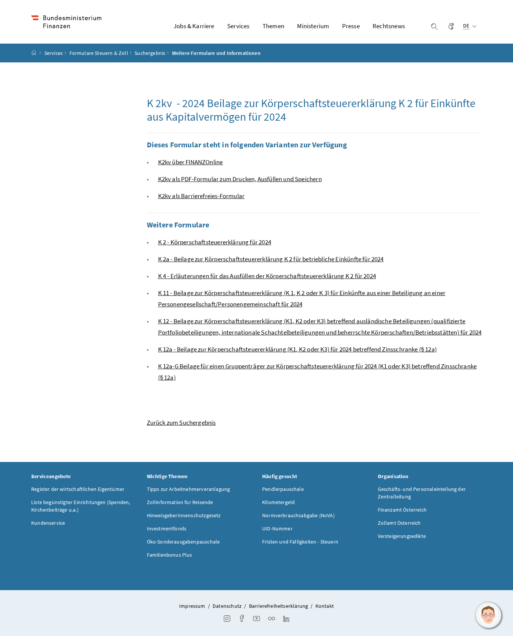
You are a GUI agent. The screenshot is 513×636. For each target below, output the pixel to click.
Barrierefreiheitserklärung (278, 606)
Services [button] (238, 26)
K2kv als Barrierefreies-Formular (201, 196)
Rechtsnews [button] (389, 26)
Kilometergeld (278, 502)
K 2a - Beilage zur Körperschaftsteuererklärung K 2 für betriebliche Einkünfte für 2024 (271, 259)
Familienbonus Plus (169, 554)
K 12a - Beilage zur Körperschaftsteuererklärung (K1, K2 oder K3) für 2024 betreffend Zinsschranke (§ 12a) (297, 349)
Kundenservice (48, 522)
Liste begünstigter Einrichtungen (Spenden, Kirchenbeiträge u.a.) (80, 506)
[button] (488, 615)
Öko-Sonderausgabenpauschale (183, 541)
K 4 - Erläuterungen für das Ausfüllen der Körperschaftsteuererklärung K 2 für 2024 (267, 276)
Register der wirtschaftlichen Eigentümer (77, 489)
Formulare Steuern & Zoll (98, 53)
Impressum (192, 606)
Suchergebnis (149, 53)
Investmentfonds (167, 528)
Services (53, 53)
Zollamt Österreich (399, 522)
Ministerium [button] (313, 26)
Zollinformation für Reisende (180, 502)
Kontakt (324, 606)
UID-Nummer (277, 528)
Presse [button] (351, 26)
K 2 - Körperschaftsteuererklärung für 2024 (214, 242)
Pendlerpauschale (283, 489)
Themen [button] (273, 26)
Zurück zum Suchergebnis (181, 422)
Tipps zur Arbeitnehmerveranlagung (188, 489)
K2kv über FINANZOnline (190, 162)
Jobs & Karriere (194, 26)
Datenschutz (227, 606)
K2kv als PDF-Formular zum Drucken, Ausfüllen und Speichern (240, 179)
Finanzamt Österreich (402, 509)
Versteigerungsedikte (402, 536)
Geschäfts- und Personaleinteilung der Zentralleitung (422, 493)
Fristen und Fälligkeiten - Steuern (300, 541)
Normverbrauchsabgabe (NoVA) (298, 515)
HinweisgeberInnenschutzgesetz (184, 515)
